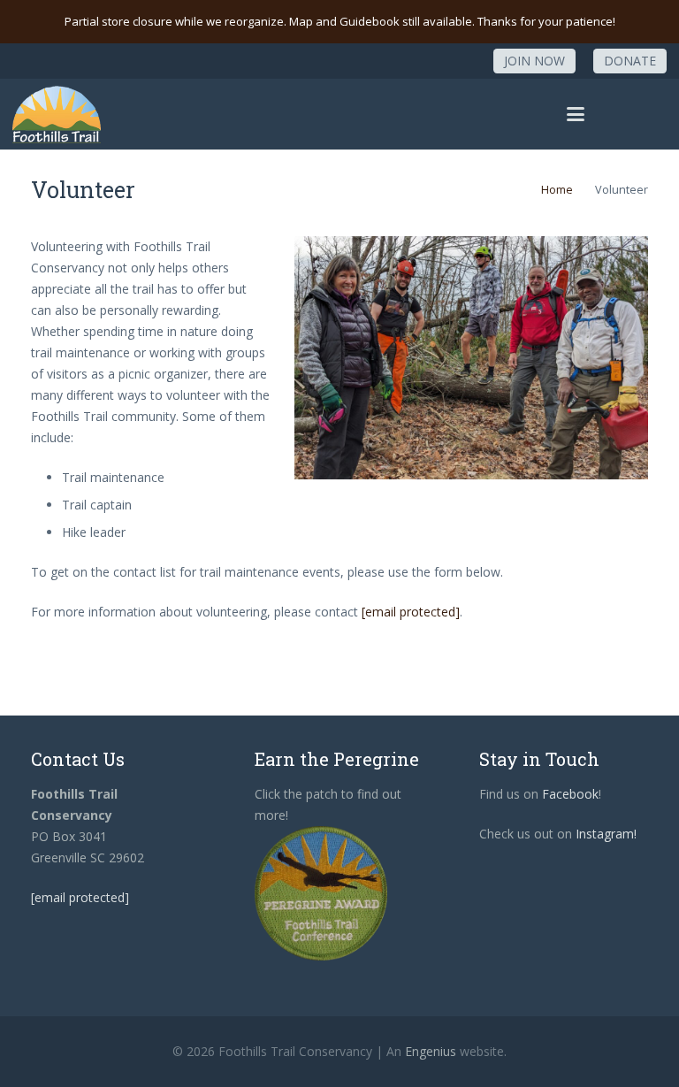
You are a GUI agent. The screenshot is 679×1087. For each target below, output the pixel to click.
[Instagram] (461, 61)
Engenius (430, 1051)
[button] (575, 114)
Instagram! (606, 833)
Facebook (570, 793)
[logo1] (56, 114)
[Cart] (647, 114)
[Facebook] (429, 61)
